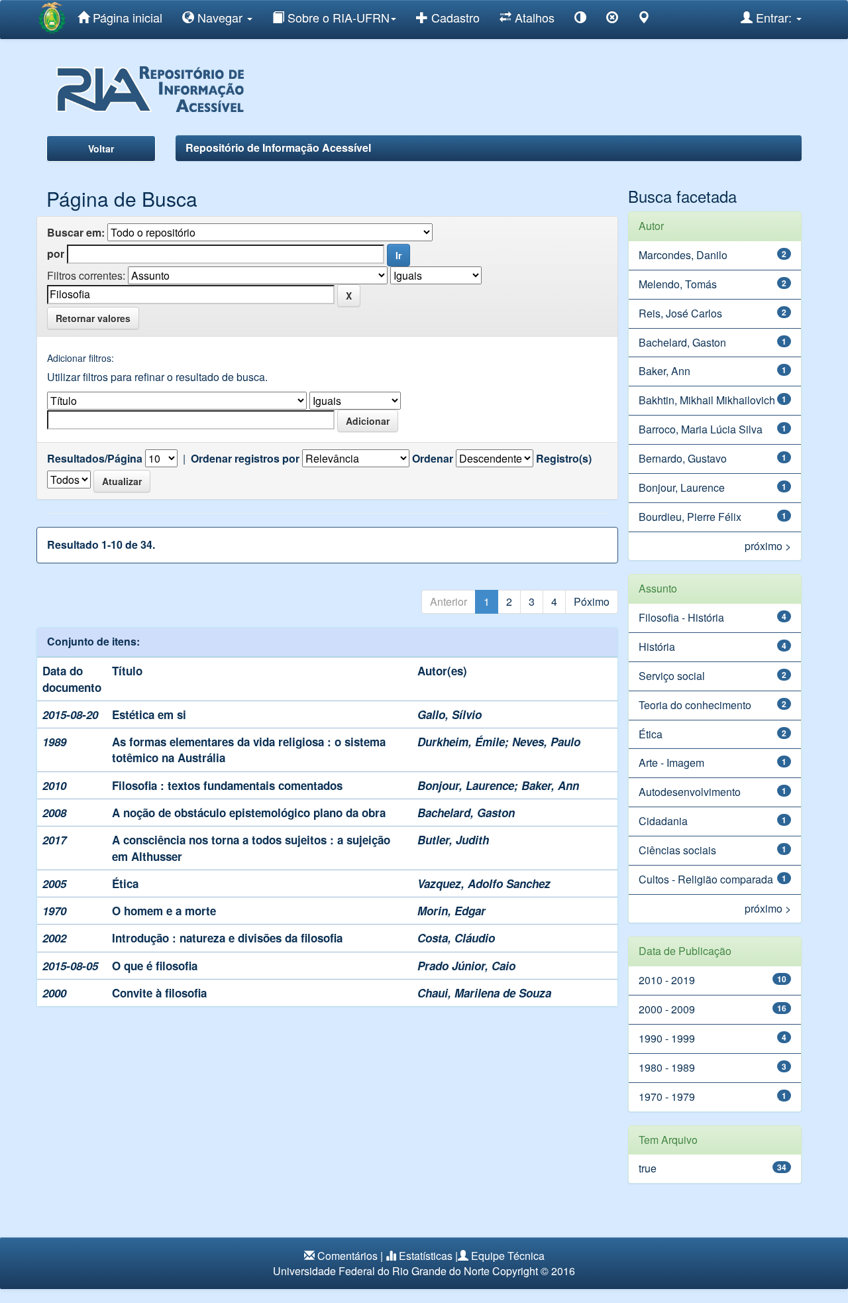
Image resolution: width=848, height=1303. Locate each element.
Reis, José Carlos (680, 313)
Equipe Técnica (508, 1255)
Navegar (220, 17)
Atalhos (533, 17)
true (648, 1168)
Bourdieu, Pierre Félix (690, 516)
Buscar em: (76, 232)
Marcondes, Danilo (683, 254)
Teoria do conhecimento (695, 704)
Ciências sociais (677, 850)
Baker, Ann (550, 785)
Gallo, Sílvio (449, 714)
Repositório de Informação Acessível (278, 147)
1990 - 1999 (667, 1038)
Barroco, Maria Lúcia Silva (701, 429)
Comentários (347, 1255)
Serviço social (672, 675)
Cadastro (454, 17)
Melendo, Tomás (678, 284)
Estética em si (149, 714)
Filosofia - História (681, 617)
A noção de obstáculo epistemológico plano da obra (249, 813)
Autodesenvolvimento (690, 791)
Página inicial (125, 17)
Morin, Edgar (451, 911)
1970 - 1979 (667, 1096)
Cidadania (663, 820)
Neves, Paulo (546, 742)
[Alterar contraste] (580, 19)
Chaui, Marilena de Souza (484, 993)
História (657, 646)
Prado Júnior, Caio (466, 966)
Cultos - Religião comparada (706, 879)
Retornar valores (93, 318)
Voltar (101, 148)
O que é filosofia (154, 966)
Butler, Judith (453, 840)
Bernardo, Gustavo (683, 458)
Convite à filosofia (159, 993)
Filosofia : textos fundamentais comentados (227, 785)
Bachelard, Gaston (466, 813)
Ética (125, 883)
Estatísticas (425, 1255)
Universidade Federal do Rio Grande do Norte (381, 1270)
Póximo (592, 601)
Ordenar (432, 458)
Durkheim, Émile (461, 742)
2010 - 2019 (667, 980)
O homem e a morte (164, 911)
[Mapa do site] (644, 19)
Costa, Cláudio (456, 938)
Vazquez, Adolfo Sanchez (484, 883)
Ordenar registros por (245, 458)
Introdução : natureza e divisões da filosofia (227, 938)
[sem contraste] (612, 19)
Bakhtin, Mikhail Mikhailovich (707, 400)
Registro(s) (564, 458)
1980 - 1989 (667, 1067)
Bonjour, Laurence (465, 785)
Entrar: (774, 17)
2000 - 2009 (667, 1009)
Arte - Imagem (671, 762)
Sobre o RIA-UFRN (337, 17)
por (55, 254)
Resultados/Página (94, 458)
